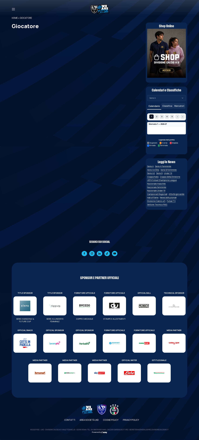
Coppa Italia (153, 176)
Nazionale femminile (156, 187)
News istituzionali (168, 197)
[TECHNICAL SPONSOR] (174, 305)
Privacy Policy (131, 419)
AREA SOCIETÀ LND (89, 419)
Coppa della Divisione (170, 176)
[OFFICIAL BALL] (144, 305)
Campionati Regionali (157, 194)
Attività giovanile (176, 194)
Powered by (97, 432)
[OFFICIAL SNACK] (25, 343)
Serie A (150, 166)
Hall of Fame (153, 197)
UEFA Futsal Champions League (162, 180)
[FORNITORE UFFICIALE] (84, 305)
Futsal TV (171, 201)
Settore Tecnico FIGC (157, 204)
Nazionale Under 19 (156, 190)
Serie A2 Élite (153, 169)
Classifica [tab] (167, 105)
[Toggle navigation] (13, 9)
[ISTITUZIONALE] (159, 373)
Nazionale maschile (156, 183)
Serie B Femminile (169, 169)
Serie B (159, 173)
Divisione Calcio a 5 (156, 201)
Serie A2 (151, 173)
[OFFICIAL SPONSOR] (54, 343)
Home (15, 17)
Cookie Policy (110, 419)
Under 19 (168, 173)
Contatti (69, 419)
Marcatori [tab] (179, 105)
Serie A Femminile (163, 166)
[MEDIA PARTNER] (174, 343)
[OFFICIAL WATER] (129, 373)
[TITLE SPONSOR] (25, 305)
